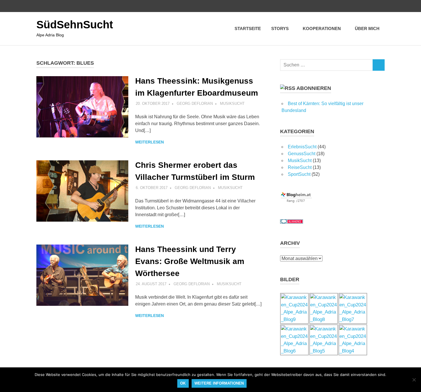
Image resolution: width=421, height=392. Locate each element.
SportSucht (299, 174)
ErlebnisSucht (302, 146)
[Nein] (414, 380)
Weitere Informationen (219, 383)
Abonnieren (313, 88)
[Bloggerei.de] (291, 222)
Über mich (367, 28)
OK (183, 383)
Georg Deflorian (195, 103)
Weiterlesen (149, 142)
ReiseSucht (300, 167)
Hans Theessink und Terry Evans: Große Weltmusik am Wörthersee (189, 261)
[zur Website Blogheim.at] (296, 201)
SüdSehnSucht (74, 25)
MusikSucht (232, 103)
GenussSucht (301, 153)
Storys (280, 28)
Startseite (248, 28)
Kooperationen (322, 28)
